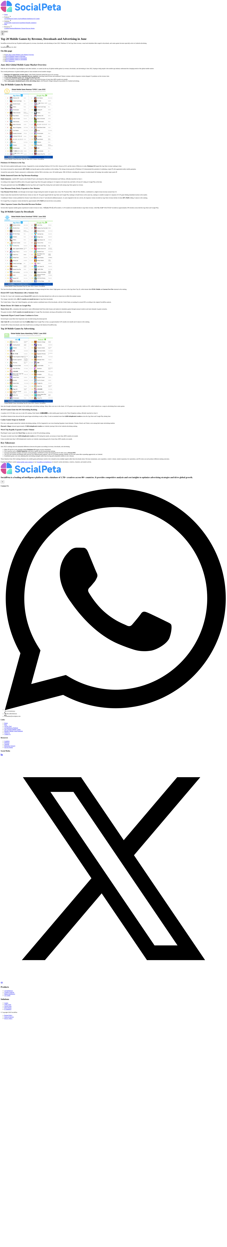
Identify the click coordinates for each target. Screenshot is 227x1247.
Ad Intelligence (8, 18)
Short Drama (25, 22)
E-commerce (32, 22)
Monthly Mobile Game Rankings (13, 731)
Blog (5, 24)
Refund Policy (8, 1015)
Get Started (4, 31)
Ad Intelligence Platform (11, 728)
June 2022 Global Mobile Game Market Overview (20, 54)
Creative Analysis (18, 18)
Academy (7, 28)
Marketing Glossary (20, 28)
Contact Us (7, 734)
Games (6, 22)
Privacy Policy (8, 1018)
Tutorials (6, 744)
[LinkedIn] (2, 755)
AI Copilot (37, 18)
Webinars (12, 28)
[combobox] (2, 481)
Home (6, 14)
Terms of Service (9, 1017)
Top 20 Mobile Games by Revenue (15, 56)
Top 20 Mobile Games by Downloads (16, 58)
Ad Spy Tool (8, 726)
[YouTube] (2, 983)
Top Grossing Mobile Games (12, 729)
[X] (113, 980)
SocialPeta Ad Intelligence (44, 462)
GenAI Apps (18, 22)
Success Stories (30, 28)
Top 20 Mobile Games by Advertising (16, 59)
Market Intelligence (28, 18)
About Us (7, 732)
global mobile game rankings (25, 462)
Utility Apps (11, 22)
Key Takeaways (10, 61)
